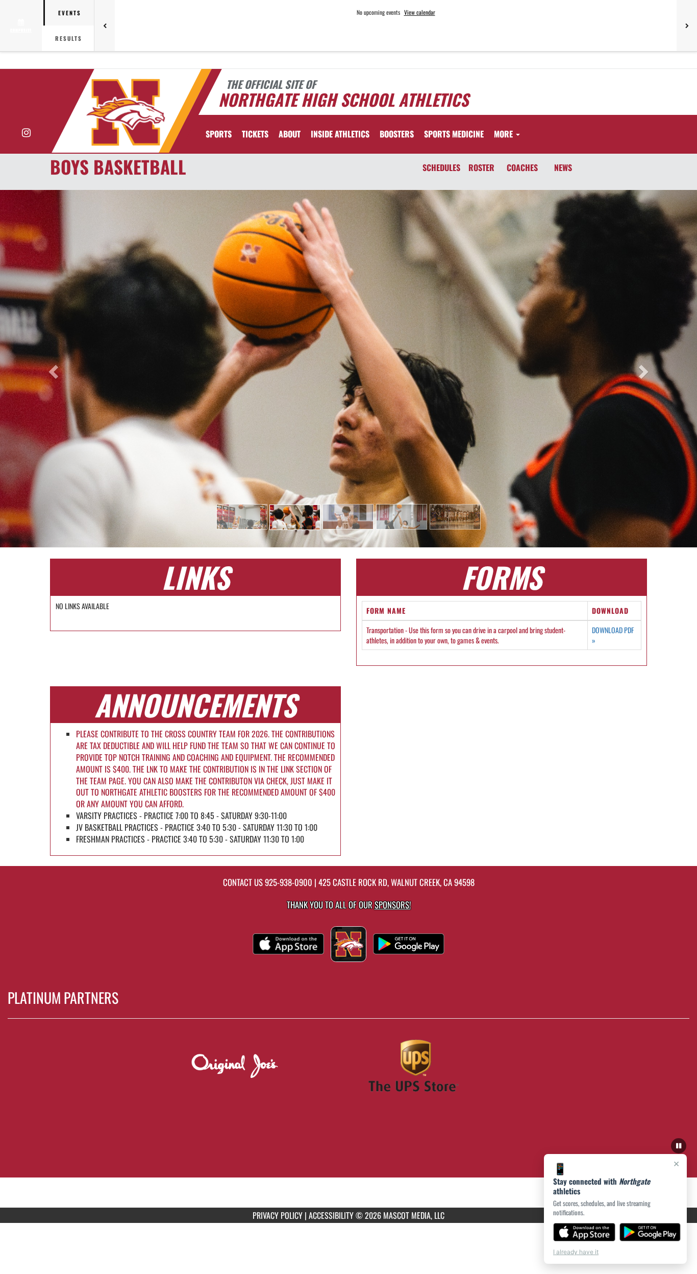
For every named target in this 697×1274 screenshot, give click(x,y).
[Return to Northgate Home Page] (126, 112)
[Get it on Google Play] (650, 1232)
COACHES (522, 167)
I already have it (576, 1252)
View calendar (419, 12)
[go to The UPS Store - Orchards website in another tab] (437, 1067)
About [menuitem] (290, 134)
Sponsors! (393, 904)
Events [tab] (69, 13)
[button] (241, 517)
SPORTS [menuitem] (219, 134)
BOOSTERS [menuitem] (397, 134)
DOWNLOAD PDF (613, 635)
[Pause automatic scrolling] (678, 1145)
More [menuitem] (504, 134)
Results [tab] (68, 38)
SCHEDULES (441, 167)
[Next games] (687, 25)
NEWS (563, 167)
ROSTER (481, 167)
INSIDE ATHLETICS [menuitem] (340, 134)
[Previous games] (104, 25)
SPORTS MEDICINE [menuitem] (454, 134)
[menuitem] (255, 134)
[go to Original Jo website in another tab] (260, 1067)
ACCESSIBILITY (331, 1215)
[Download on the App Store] (584, 1232)
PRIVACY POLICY (278, 1215)
